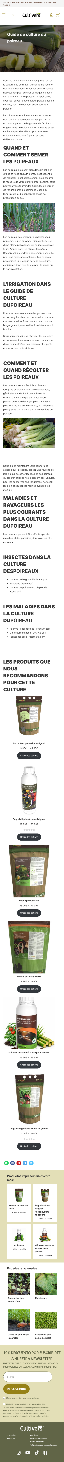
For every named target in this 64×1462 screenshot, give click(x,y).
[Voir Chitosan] (19, 1234)
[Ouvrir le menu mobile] (3, 15)
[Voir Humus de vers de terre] (19, 1195)
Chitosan (19, 1245)
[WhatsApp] (6, 1163)
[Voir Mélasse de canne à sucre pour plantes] (45, 1234)
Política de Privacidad (38, 1438)
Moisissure (41, 1298)
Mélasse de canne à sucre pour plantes (44, 1248)
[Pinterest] (18, 1163)
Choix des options (29, 755)
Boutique (11, 1438)
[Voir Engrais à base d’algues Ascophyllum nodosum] (45, 1195)
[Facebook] (12, 1163)
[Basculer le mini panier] (58, 15)
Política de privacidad (35, 1404)
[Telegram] (25, 1163)
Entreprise (11, 1435)
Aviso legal (34, 1435)
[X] (31, 1163)
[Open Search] (13, 15)
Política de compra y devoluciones (43, 1445)
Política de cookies (37, 1441)
